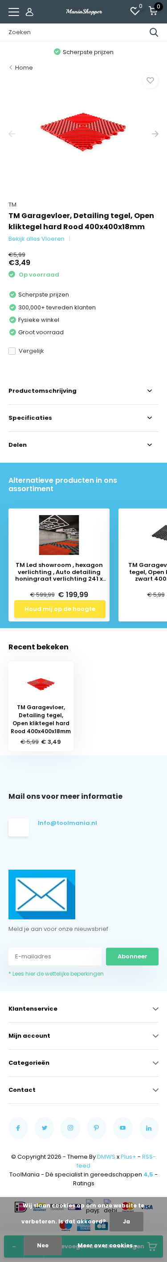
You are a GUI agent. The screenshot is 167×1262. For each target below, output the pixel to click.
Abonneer (83, 811)
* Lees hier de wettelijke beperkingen (83, 830)
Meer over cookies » (107, 1245)
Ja (126, 1221)
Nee (43, 1245)
